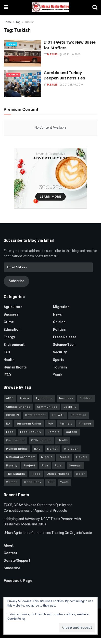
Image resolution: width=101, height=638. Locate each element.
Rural (59, 466)
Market (52, 449)
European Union (28, 424)
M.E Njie (52, 54)
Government (15, 440)
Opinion (59, 322)
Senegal (75, 466)
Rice (44, 466)
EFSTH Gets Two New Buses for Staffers (70, 44)
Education (12, 329)
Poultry (81, 457)
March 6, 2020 (71, 54)
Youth (57, 374)
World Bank (32, 482)
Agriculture (13, 306)
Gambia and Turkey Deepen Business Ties (64, 75)
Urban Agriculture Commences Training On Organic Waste (48, 532)
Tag (18, 22)
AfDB (9, 398)
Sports (58, 359)
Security (60, 352)
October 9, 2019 (72, 85)
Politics (59, 329)
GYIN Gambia (41, 440)
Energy (9, 337)
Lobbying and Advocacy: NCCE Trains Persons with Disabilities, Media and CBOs (42, 521)
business (66, 398)
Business (13, 74)
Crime (9, 322)
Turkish (30, 22)
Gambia (54, 432)
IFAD (7, 374)
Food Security (30, 432)
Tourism (60, 367)
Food (10, 432)
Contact (10, 553)
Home (8, 22)
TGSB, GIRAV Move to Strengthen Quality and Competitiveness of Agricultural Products (38, 508)
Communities (47, 407)
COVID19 (12, 415)
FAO (7, 352)
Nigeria (46, 457)
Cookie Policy (16, 619)
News (57, 314)
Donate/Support (17, 560)
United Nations (58, 474)
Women (12, 482)
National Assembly (20, 457)
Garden (71, 432)
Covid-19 (70, 407)
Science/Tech (64, 344)
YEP (51, 482)
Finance (85, 424)
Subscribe (16, 281)
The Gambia (15, 474)
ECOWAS (58, 415)
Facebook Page (18, 581)
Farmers (66, 424)
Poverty (11, 466)
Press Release (64, 337)
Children (85, 398)
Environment (14, 344)
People (64, 457)
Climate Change (18, 407)
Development (35, 415)
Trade (35, 474)
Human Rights (15, 367)
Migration (61, 306)
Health (11, 44)
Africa (24, 398)
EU (8, 424)
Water (80, 474)
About (8, 545)
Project (29, 466)
